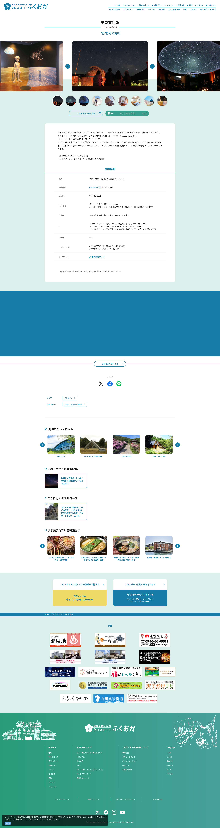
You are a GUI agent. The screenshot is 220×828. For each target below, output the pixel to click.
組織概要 (125, 752)
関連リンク (126, 765)
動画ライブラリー (94, 799)
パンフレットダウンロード (126, 799)
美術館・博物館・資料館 (73, 404)
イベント (51, 769)
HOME (47, 614)
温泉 (185, 9)
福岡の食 (51, 774)
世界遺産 (161, 9)
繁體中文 (170, 765)
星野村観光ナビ (98, 257)
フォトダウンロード (84, 774)
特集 (50, 752)
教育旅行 (80, 761)
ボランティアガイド (129, 761)
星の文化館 (69, 614)
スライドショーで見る (86, 113)
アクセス (51, 782)
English (169, 757)
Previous (67, 66)
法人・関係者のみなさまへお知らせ (89, 752)
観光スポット (57, 614)
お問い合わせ (127, 769)
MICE (78, 765)
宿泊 (50, 778)
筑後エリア (69, 398)
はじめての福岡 (114, 9)
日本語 (169, 752)
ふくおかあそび (174, 9)
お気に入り (52, 786)
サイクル (151, 9)
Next (152, 66)
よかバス (193, 9)
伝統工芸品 (141, 9)
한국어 (169, 769)
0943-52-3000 (95, 187)
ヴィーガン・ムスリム (208, 9)
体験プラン (52, 765)
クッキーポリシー (39, 819)
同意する (8, 823)
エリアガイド (128, 9)
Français (170, 774)
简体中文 (170, 761)
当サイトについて (128, 757)
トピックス (81, 757)
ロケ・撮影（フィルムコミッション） (90, 769)
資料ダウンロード (83, 778)
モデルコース (53, 757)
